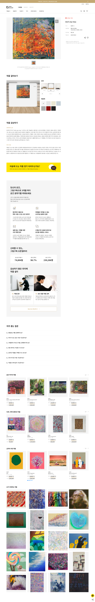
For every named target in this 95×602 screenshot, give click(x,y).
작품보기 (8, 11)
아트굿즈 (31, 7)
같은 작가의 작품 (11, 375)
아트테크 (26, 7)
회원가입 (87, 4)
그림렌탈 (20, 7)
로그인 (83, 4)
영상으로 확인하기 (32, 309)
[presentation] (42, 94)
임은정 (72, 26)
